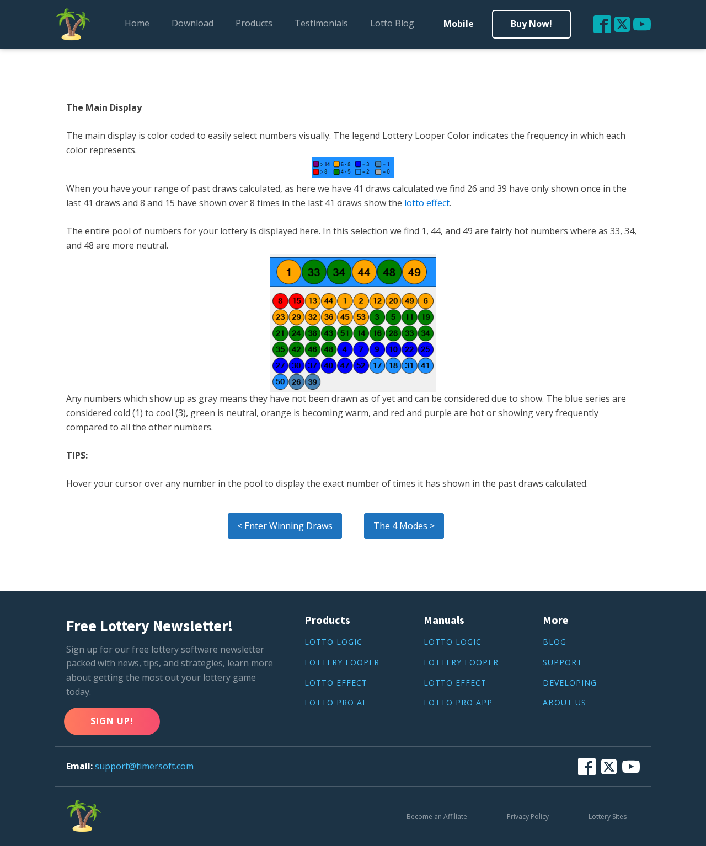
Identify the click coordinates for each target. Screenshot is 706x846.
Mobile (458, 24)
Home (137, 23)
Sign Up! (111, 721)
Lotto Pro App (458, 703)
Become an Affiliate (437, 816)
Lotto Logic (333, 642)
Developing (570, 683)
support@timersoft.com (144, 766)
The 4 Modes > (404, 526)
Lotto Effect (335, 683)
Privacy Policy (528, 816)
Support (562, 662)
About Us (564, 703)
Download (192, 23)
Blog (554, 642)
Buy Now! (531, 24)
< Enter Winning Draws (285, 526)
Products (254, 23)
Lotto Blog (392, 23)
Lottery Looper (341, 662)
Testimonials (321, 23)
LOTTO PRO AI (334, 703)
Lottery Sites (608, 816)
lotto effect (427, 203)
